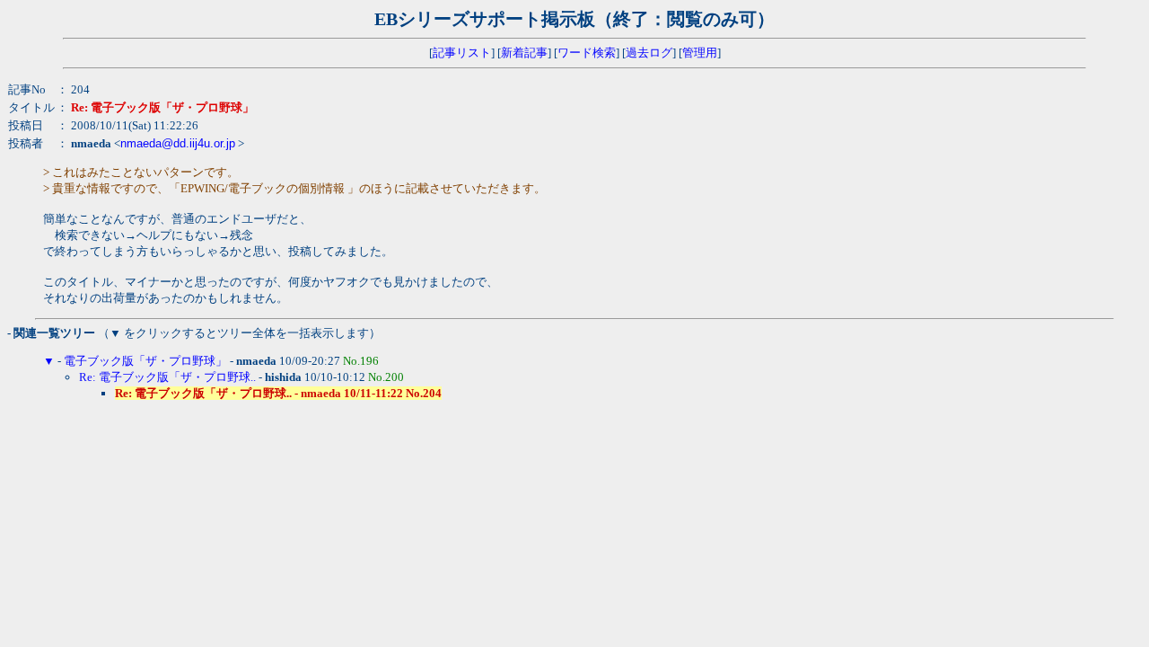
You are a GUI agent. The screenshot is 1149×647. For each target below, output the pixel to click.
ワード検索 (586, 52)
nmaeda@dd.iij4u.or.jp (177, 143)
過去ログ (649, 52)
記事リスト (462, 52)
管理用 (699, 52)
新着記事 (524, 52)
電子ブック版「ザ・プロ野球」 (145, 361)
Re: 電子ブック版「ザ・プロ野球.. (167, 377)
